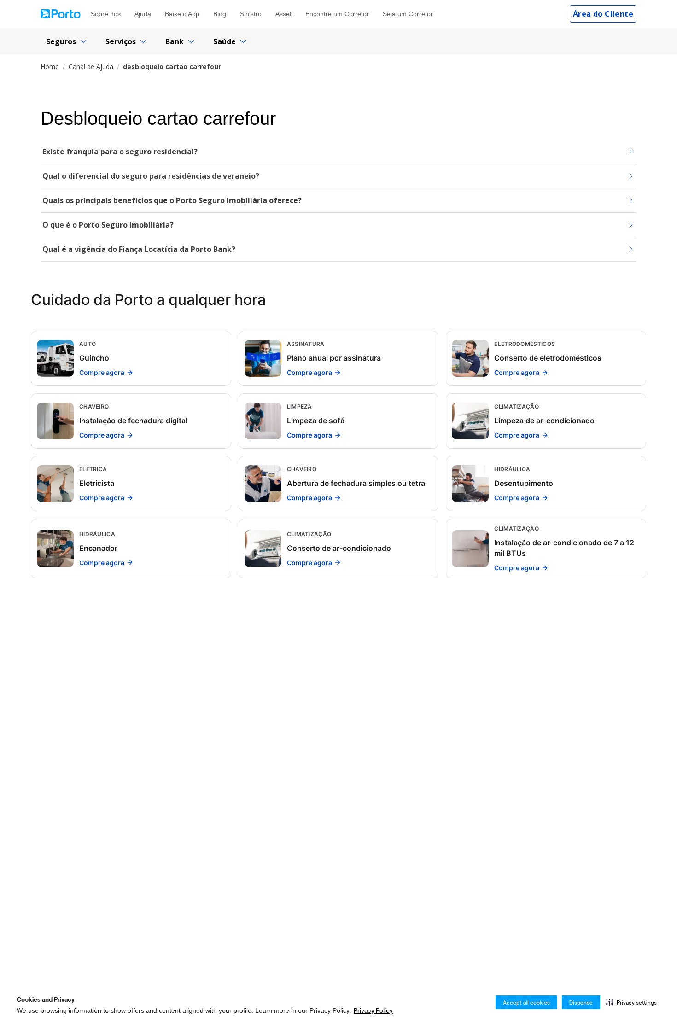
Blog (219, 14)
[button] (631, 1002)
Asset (283, 14)
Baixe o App (182, 14)
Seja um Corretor (408, 14)
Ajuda (142, 14)
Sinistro (251, 14)
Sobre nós (106, 14)
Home (50, 66)
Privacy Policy (373, 1010)
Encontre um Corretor (337, 14)
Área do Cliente (603, 14)
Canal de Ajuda (91, 66)
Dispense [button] (581, 1002)
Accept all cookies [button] (526, 1002)
